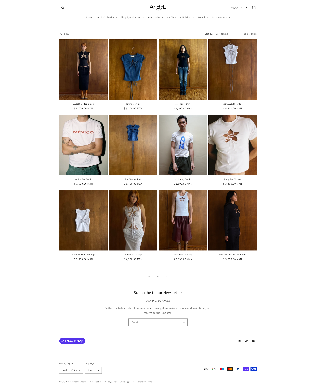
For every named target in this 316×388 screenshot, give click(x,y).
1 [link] (149, 275)
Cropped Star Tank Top (83, 254)
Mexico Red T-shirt (83, 179)
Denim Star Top (133, 104)
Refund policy (95, 382)
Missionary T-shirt (182, 179)
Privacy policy (111, 382)
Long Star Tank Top (182, 254)
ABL (67, 382)
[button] (62, 7)
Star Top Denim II (133, 179)
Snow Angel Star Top (233, 104)
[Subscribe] (183, 322)
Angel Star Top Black (83, 104)
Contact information (146, 382)
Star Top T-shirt (182, 104)
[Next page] (167, 275)
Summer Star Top (133, 254)
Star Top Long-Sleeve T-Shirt (232, 254)
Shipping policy (127, 382)
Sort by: (209, 33)
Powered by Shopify (77, 382)
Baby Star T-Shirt (232, 179)
